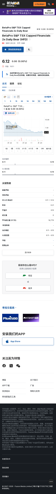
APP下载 (6, 385)
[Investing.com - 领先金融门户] (13, 4)
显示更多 (28, 252)
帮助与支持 (35, 391)
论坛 (19, 83)
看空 (30, 275)
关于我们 (34, 380)
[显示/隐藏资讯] (18, 96)
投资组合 (6, 391)
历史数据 (12, 90)
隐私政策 (5, 468)
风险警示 (5, 477)
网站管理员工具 (8, 396)
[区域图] (8, 96)
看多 (30, 288)
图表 (12, 83)
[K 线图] (4, 96)
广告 (32, 385)
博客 (4, 380)
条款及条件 (6, 459)
